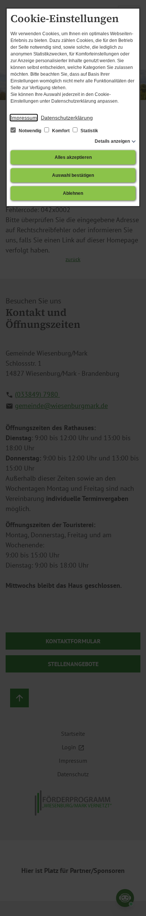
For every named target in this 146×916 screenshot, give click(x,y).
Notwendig (30, 130)
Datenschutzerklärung (67, 118)
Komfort (61, 130)
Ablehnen (73, 193)
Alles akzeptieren (73, 157)
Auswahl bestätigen (73, 175)
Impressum (23, 118)
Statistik (88, 130)
